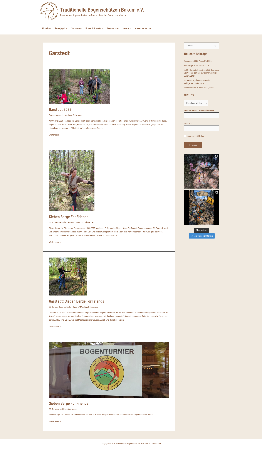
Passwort (188, 123)
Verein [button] (126, 28)
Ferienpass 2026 (191, 61)
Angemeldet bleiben (195, 136)
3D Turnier (53, 222)
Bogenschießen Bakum (69, 307)
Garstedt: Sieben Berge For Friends (76, 301)
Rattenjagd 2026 (191, 65)
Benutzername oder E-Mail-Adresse (199, 110)
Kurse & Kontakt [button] (93, 28)
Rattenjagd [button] (60, 28)
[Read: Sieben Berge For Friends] (71, 180)
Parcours (70, 222)
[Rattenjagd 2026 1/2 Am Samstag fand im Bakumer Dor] (201, 207)
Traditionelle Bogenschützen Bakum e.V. (102, 9)
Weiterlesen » (55, 135)
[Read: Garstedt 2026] (79, 86)
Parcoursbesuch (56, 115)
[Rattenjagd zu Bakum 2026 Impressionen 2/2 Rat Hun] (201, 171)
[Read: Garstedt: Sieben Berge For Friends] (68, 276)
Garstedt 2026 (60, 109)
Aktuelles (46, 28)
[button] (66, 28)
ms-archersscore (143, 28)
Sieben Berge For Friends (68, 216)
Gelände (62, 222)
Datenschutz (113, 28)
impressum (156, 443)
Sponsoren (76, 28)
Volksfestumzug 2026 (193, 88)
